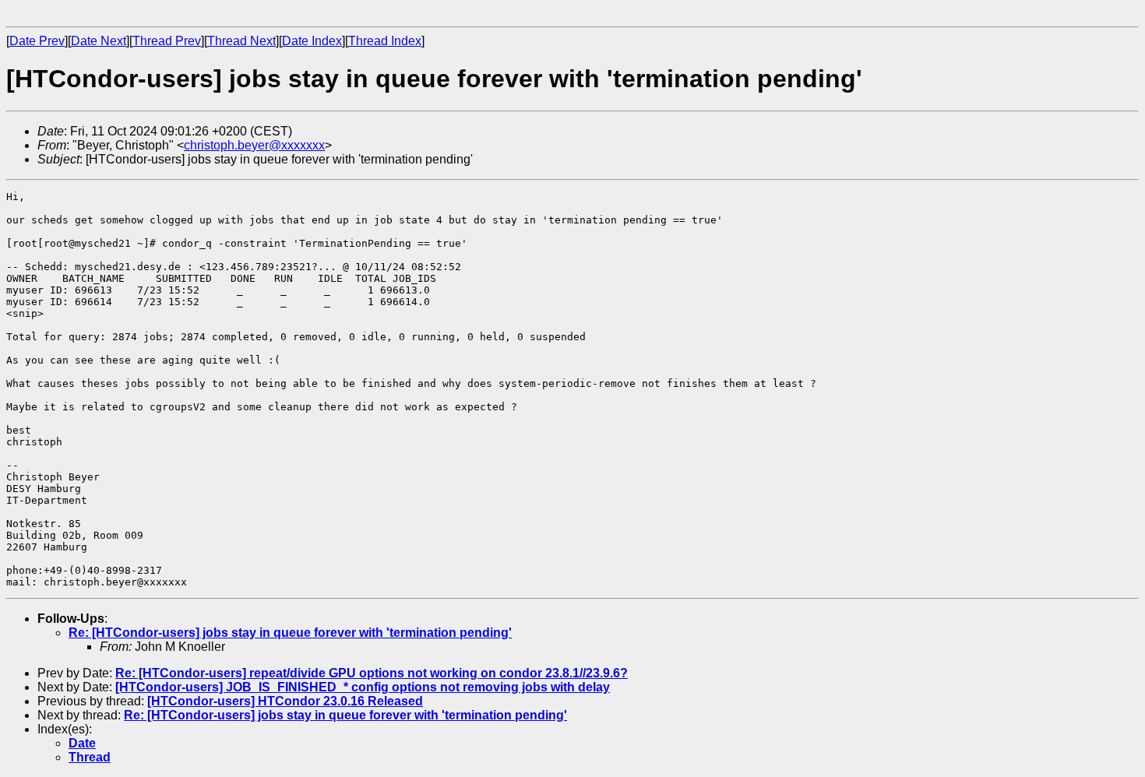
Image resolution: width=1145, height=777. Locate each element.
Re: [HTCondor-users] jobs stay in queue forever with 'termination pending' (290, 632)
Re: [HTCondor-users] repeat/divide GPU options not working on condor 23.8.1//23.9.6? (371, 673)
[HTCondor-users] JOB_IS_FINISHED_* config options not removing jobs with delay (362, 687)
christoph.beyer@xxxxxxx (254, 145)
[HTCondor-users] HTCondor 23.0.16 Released (285, 701)
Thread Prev (166, 40)
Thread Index (384, 40)
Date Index (312, 40)
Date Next (98, 40)
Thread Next (241, 40)
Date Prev (37, 40)
